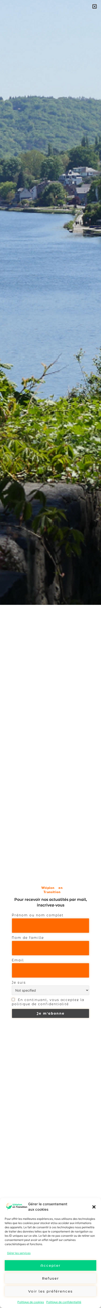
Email (18, 960)
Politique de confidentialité (63, 1302)
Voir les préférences (50, 1291)
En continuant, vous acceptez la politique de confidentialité (48, 1002)
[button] (94, 1207)
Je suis (19, 982)
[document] (50, 654)
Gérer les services (19, 1253)
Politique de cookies (30, 1302)
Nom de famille (28, 938)
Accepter (50, 1265)
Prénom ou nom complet (37, 915)
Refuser (50, 1278)
